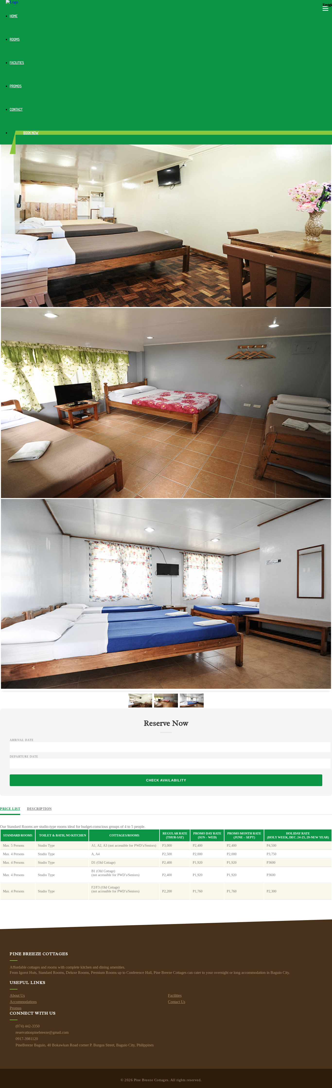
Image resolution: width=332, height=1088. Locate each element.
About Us (17, 995)
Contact (16, 109)
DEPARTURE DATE (24, 756)
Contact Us (176, 1002)
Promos (16, 86)
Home (13, 16)
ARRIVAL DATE (22, 740)
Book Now (30, 133)
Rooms (15, 39)
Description (39, 809)
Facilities (17, 63)
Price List (10, 809)
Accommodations (23, 1002)
